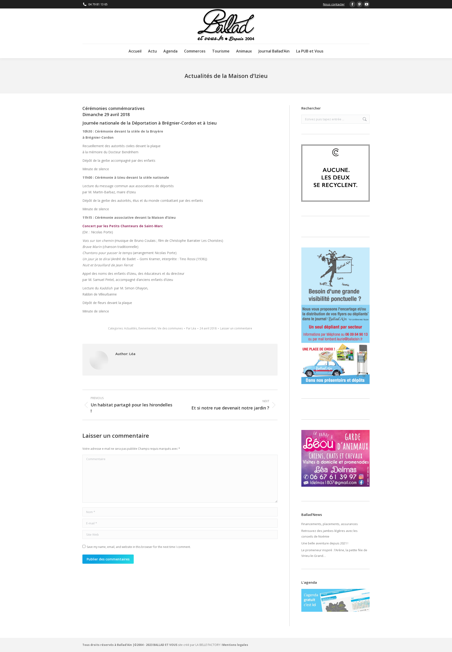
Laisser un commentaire (236, 328)
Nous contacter (334, 4)
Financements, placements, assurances (329, 524)
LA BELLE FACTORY (207, 645)
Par (191, 328)
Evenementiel (147, 328)
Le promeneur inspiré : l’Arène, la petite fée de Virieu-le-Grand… (334, 553)
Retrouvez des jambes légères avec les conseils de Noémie (329, 534)
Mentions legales (235, 645)
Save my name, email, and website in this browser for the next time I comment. (139, 547)
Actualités (130, 328)
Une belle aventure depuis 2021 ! (324, 543)
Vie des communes (170, 328)
